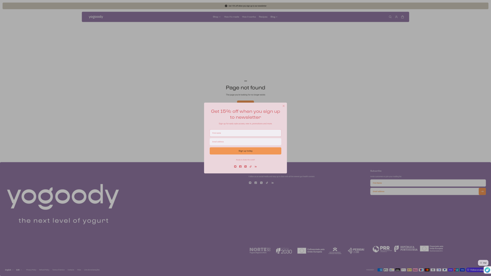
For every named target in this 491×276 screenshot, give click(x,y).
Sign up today (246, 151)
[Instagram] (235, 166)
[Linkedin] (255, 166)
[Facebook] (240, 166)
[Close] (283, 106)
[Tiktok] (250, 166)
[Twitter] (245, 166)
